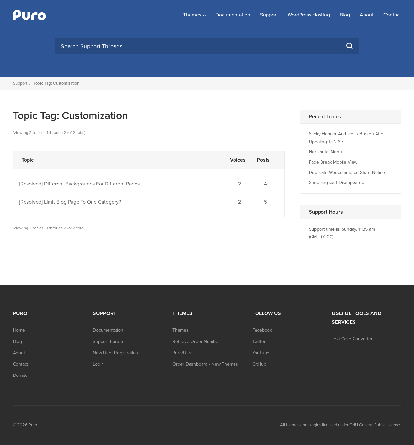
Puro (32, 425)
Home (19, 330)
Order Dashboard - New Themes (205, 364)
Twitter (259, 341)
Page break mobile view (333, 162)
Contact (392, 15)
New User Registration (115, 352)
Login (98, 364)
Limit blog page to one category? (82, 202)
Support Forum (108, 341)
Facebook (262, 330)
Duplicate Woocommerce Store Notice (347, 172)
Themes (192, 15)
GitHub (259, 364)
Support (269, 15)
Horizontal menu (325, 151)
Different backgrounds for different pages (92, 184)
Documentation (232, 15)
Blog (345, 15)
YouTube (260, 352)
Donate (20, 375)
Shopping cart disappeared (336, 182)
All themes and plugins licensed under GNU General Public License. (340, 425)
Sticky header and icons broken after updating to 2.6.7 (347, 137)
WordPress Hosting (309, 15)
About (367, 15)
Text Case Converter (352, 339)
